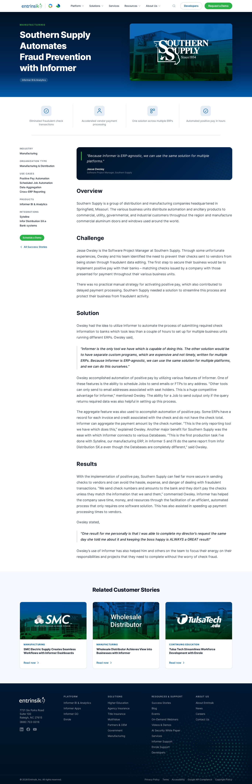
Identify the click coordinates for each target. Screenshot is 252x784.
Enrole (67, 719)
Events (156, 713)
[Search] (174, 6)
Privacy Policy (152, 779)
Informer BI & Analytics (77, 702)
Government (115, 730)
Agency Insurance (119, 708)
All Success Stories (35, 246)
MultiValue (114, 719)
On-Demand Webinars (165, 719)
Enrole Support (161, 746)
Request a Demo (218, 5)
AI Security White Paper (166, 730)
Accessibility (178, 779)
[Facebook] (28, 729)
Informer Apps (72, 708)
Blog (154, 708)
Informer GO (71, 713)
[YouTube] (35, 729)
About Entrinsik (205, 702)
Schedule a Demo (32, 237)
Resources (131, 5)
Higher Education (118, 702)
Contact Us (202, 719)
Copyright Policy (223, 779)
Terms (166, 779)
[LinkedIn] (21, 729)
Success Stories (161, 702)
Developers (191, 5)
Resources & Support (167, 696)
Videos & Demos (161, 724)
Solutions (94, 5)
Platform (76, 5)
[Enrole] (58, 6)
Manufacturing (116, 735)
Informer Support (162, 741)
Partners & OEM (117, 724)
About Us (151, 5)
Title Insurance (116, 713)
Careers (200, 713)
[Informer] (50, 6)
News (199, 708)
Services (114, 5)
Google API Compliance (200, 779)
